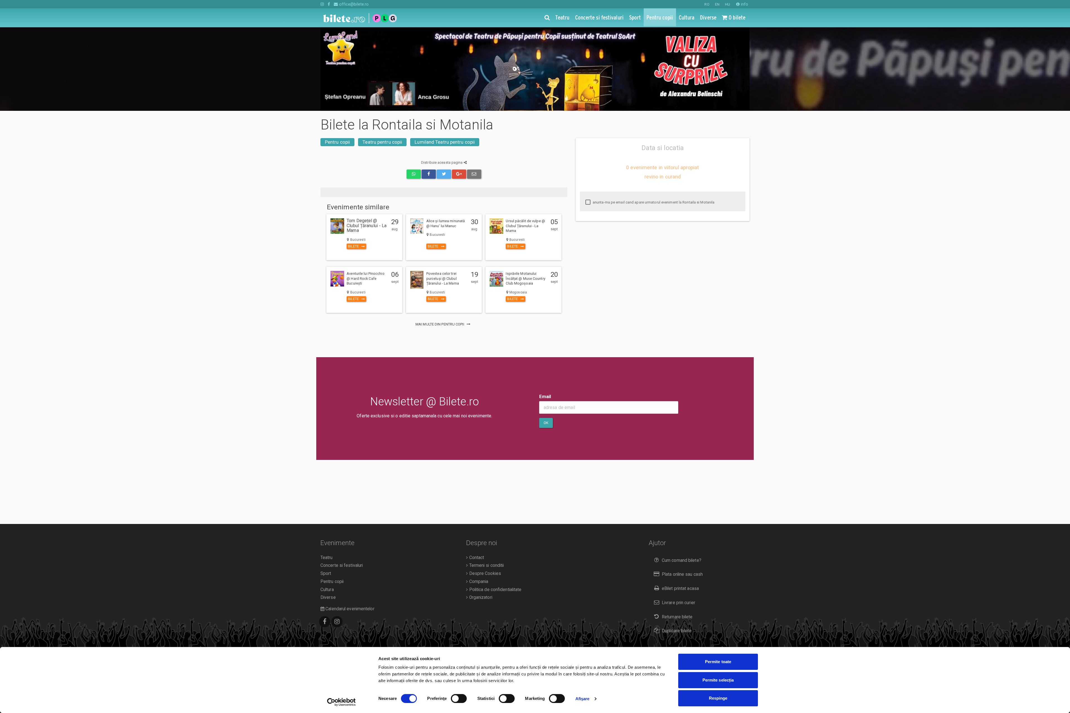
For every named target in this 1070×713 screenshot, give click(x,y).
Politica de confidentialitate (494, 589)
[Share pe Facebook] (429, 174)
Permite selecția (718, 680)
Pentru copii (337, 142)
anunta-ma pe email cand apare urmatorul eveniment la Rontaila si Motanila (653, 202)
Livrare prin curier (678, 602)
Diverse (328, 597)
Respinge (718, 698)
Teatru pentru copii (382, 142)
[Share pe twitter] (444, 174)
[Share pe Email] (474, 174)
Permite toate (718, 661)
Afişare (582, 698)
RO (706, 4)
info (744, 4)
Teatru (326, 557)
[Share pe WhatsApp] (414, 174)
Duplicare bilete (677, 630)
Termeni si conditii (486, 565)
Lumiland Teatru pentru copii (445, 142)
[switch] (459, 698)
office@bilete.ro (353, 4)
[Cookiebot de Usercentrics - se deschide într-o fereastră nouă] (341, 702)
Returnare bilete (677, 616)
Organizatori (480, 597)
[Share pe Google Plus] (459, 174)
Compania (478, 581)
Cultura (327, 589)
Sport (325, 573)
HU (727, 4)
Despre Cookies (484, 573)
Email (545, 396)
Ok (546, 423)
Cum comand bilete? (681, 560)
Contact (476, 557)
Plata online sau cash (682, 574)
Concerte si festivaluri (341, 565)
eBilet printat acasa (680, 588)
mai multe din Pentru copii (440, 324)
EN (717, 4)
